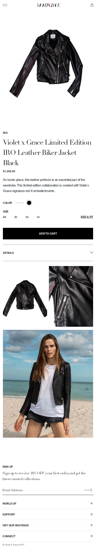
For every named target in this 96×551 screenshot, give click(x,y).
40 (38, 217)
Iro (5, 132)
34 (4, 217)
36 (15, 217)
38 (27, 217)
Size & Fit (87, 216)
